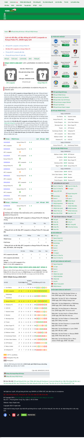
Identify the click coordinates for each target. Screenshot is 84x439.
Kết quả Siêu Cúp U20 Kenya (61, 100)
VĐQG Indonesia (72, 211)
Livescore (13, 2)
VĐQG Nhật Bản (72, 206)
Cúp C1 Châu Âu (58, 186)
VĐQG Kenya (15, 139)
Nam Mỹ (55, 224)
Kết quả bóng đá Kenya (60, 92)
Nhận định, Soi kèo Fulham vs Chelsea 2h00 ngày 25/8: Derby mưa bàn (65, 319)
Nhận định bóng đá (25, 2)
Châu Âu (55, 222)
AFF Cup (55, 235)
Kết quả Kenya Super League (61, 107)
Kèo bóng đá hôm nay (72, 381)
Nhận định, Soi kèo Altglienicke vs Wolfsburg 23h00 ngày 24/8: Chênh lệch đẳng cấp (65, 304)
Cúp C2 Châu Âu (72, 186)
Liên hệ (24, 397)
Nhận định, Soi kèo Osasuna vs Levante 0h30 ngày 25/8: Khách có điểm (65, 324)
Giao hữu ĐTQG (57, 213)
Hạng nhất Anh (57, 201)
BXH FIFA (19, 5)
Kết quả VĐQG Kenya (59, 95)
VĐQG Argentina (58, 203)
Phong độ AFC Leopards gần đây (15, 52)
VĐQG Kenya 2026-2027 (13, 63)
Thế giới (55, 219)
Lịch (37, 139)
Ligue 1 (70, 198)
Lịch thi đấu (58, 2)
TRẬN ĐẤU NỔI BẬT (59, 36)
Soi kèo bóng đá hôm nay (11, 383)
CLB (40, 5)
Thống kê (36, 58)
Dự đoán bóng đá (48, 2)
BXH (12, 5)
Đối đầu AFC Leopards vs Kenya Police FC (18, 49)
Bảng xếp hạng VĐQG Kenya (14, 376)
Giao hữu (56, 229)
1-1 (65, 119)
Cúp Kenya (14, 202)
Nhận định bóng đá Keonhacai (39, 381)
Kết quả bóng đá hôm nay (21, 381)
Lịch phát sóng (75, 2)
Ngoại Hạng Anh (72, 193)
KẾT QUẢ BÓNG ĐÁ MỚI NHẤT (62, 261)
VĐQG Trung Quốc (58, 284)
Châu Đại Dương (73, 227)
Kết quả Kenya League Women (62, 102)
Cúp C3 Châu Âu (58, 188)
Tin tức (66, 2)
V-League (70, 188)
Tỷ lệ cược (14, 58)
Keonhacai (23, 383)
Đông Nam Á (71, 219)
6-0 (65, 131)
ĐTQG (35, 5)
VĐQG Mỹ (70, 203)
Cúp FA (55, 281)
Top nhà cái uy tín (54, 383)
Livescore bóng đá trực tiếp (57, 381)
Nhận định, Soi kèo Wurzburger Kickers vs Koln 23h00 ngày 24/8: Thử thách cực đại (64, 294)
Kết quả (7, 58)
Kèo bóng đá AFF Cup (67, 383)
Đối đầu (7, 5)
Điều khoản (31, 397)
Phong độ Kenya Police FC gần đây (16, 55)
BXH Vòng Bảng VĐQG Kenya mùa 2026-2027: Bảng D (26, 267)
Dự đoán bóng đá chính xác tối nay (37, 383)
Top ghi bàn (27, 5)
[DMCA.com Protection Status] (28, 415)
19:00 (65, 154)
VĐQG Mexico (57, 206)
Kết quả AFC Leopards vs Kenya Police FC (17, 46)
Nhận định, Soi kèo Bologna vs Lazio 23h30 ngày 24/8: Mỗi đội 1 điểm (65, 329)
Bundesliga (56, 196)
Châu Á (70, 222)
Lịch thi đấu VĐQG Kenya (60, 148)
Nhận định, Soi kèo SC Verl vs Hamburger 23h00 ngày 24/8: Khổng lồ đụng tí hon (64, 299)
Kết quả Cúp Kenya (58, 104)
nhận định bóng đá (9, 123)
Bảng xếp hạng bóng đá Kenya (15, 373)
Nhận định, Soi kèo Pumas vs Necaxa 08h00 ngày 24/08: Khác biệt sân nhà (65, 334)
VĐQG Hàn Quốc (58, 208)
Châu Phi (56, 227)
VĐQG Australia (72, 208)
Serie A (55, 198)
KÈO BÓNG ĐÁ (57, 233)
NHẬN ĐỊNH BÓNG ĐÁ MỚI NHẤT (61, 289)
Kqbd (6, 2)
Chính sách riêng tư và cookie (44, 397)
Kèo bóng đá (37, 2)
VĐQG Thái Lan (57, 211)
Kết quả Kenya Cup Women (61, 97)
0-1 (65, 116)
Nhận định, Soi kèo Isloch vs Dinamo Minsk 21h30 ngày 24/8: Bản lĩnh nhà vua (65, 314)
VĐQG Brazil (71, 201)
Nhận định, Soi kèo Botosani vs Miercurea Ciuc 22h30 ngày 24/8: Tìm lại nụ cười (64, 309)
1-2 (65, 134)
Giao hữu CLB (72, 213)
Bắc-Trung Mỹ (72, 224)
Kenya (8, 139)
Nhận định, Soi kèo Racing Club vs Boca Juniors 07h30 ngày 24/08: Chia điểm (64, 340)
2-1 (65, 125)
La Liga (70, 196)
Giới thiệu (18, 397)
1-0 (65, 136)
